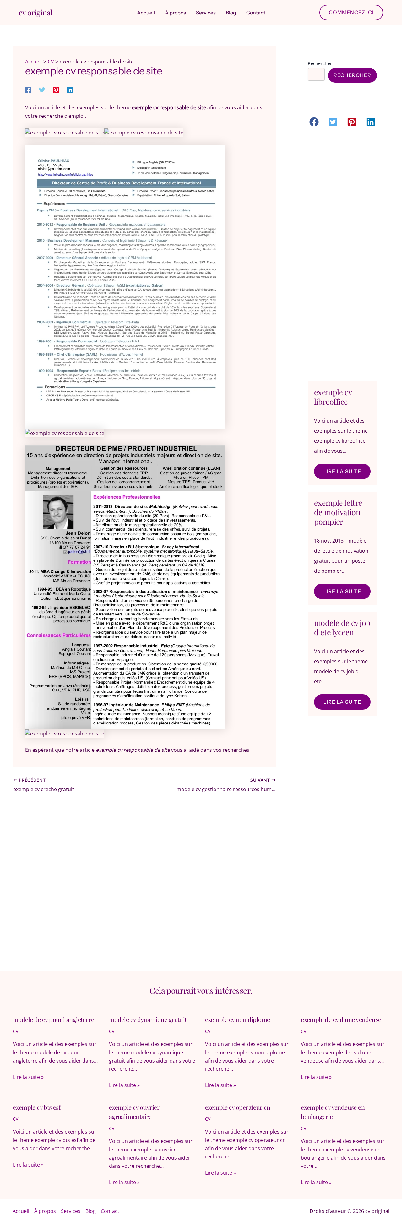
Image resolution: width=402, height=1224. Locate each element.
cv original (35, 12)
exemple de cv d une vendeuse (341, 1019)
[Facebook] (28, 89)
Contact (110, 1211)
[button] (351, 12)
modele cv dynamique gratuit (148, 1019)
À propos (45, 1211)
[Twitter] (42, 89)
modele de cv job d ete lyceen (342, 627)
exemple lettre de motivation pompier (338, 512)
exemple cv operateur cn (237, 1107)
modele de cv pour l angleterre (53, 1019)
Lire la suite (342, 471)
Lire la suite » (28, 1077)
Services (70, 1211)
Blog (90, 1211)
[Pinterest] (56, 89)
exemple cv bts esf (37, 1107)
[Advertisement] (342, 255)
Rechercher (320, 63)
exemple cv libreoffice (332, 397)
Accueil (21, 1211)
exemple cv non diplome (237, 1019)
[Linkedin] (70, 89)
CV (15, 1031)
